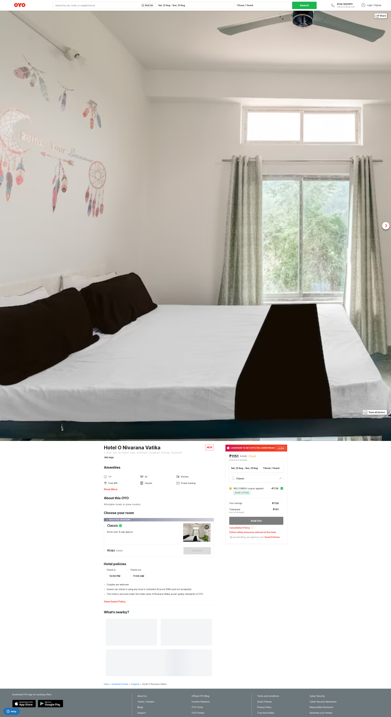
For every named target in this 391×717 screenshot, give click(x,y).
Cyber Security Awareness (323, 701)
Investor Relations (201, 701)
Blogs (140, 707)
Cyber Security (317, 696)
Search (304, 5)
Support (141, 713)
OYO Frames (198, 713)
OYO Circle (197, 707)
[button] (256, 529)
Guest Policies (264, 701)
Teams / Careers (145, 701)
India (106, 684)
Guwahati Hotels (119, 684)
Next (385, 225)
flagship (135, 684)
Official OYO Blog (200, 696)
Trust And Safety (265, 713)
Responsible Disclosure (321, 707)
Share (383, 15)
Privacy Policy (264, 707)
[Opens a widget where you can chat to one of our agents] (11, 711)
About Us (142, 696)
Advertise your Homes (321, 713)
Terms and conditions (268, 696)
